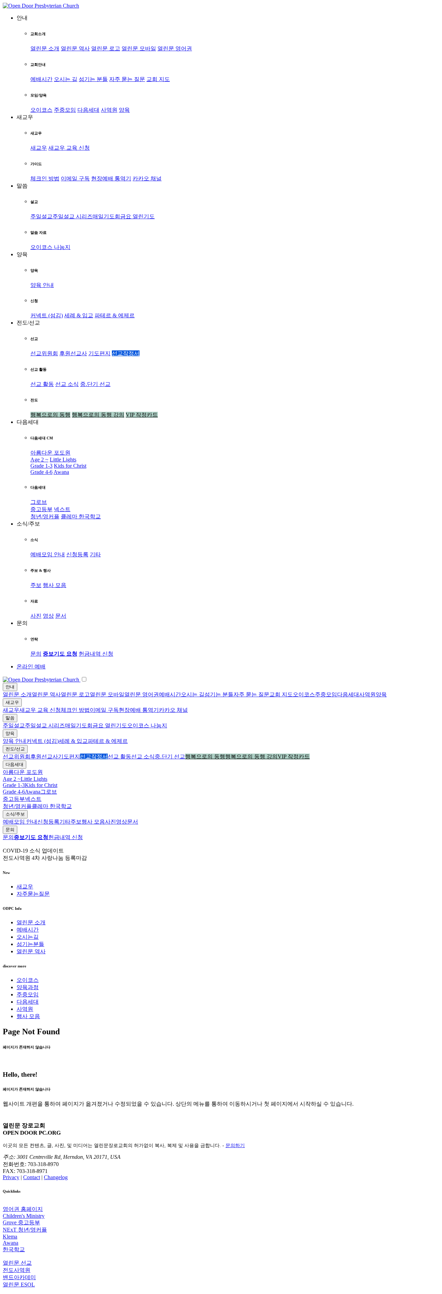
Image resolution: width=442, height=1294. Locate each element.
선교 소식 (67, 384)
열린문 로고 (105, 48)
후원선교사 (73, 353)
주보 (35, 585)
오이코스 (41, 110)
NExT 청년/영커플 (25, 1230)
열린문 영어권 (174, 48)
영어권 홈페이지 (23, 1209)
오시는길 (28, 937)
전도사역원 (16, 1270)
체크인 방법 (44, 178)
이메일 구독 (75, 178)
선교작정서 (126, 353)
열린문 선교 (17, 1263)
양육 (124, 110)
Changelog (56, 1177)
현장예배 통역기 (111, 178)
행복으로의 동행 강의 (98, 415)
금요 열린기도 (137, 216)
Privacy (11, 1177)
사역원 (109, 110)
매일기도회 (106, 216)
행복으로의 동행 (50, 415)
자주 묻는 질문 (127, 79)
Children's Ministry (24, 1216)
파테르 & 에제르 (115, 315)
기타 (95, 554)
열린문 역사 (75, 48)
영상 (48, 616)
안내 (10, 686)
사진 (35, 616)
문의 (35, 654)
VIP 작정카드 (142, 415)
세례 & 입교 (78, 315)
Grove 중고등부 (21, 1222)
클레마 (70, 516)
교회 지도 (158, 79)
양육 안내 (42, 285)
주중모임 (65, 110)
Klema (10, 1237)
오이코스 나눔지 (50, 247)
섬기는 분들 (93, 79)
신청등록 (77, 554)
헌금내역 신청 (96, 654)
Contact (31, 1177)
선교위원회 (44, 353)
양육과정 (28, 987)
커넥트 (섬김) (46, 315)
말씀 (10, 717)
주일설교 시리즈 (72, 216)
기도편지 (99, 353)
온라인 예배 (31, 666)
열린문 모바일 (139, 48)
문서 (60, 616)
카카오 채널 (147, 178)
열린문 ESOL (19, 1284)
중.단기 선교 (95, 384)
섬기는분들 (30, 944)
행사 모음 (54, 585)
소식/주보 (15, 814)
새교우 (38, 148)
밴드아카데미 (19, 1277)
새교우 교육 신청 (69, 148)
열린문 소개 (44, 48)
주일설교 (41, 216)
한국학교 (90, 516)
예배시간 (41, 79)
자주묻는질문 (33, 894)
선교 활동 (42, 384)
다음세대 (88, 110)
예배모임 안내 (47, 554)
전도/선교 (15, 748)
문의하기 (235, 1145)
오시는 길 (65, 79)
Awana (61, 472)
